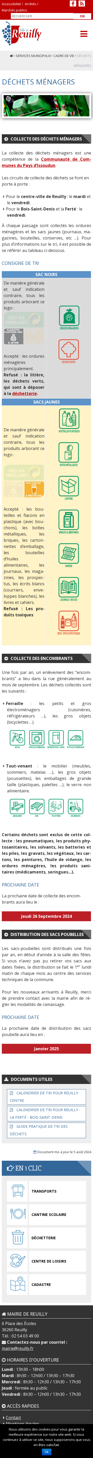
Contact (13, 1417)
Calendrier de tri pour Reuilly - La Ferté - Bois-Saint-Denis (45, 1113)
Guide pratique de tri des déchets (39, 1130)
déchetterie (24, 393)
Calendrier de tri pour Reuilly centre (44, 1096)
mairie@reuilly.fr (18, 1348)
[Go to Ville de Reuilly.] (11, 55)
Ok (82, 16)
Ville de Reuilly (22, 33)
